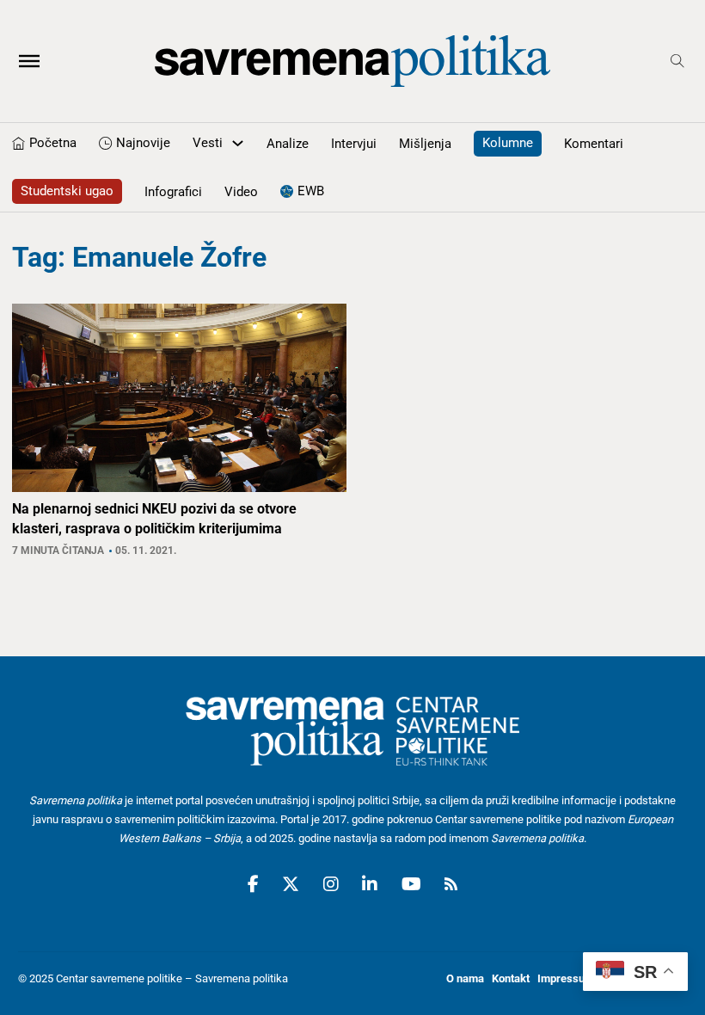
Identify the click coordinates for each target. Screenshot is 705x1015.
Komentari (593, 143)
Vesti (208, 143)
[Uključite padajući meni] (237, 143)
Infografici (173, 192)
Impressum (565, 978)
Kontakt (511, 978)
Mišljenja (425, 143)
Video (241, 192)
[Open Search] (677, 61)
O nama (465, 978)
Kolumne (507, 143)
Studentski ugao (67, 191)
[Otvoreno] (29, 61)
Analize (288, 143)
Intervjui (354, 143)
